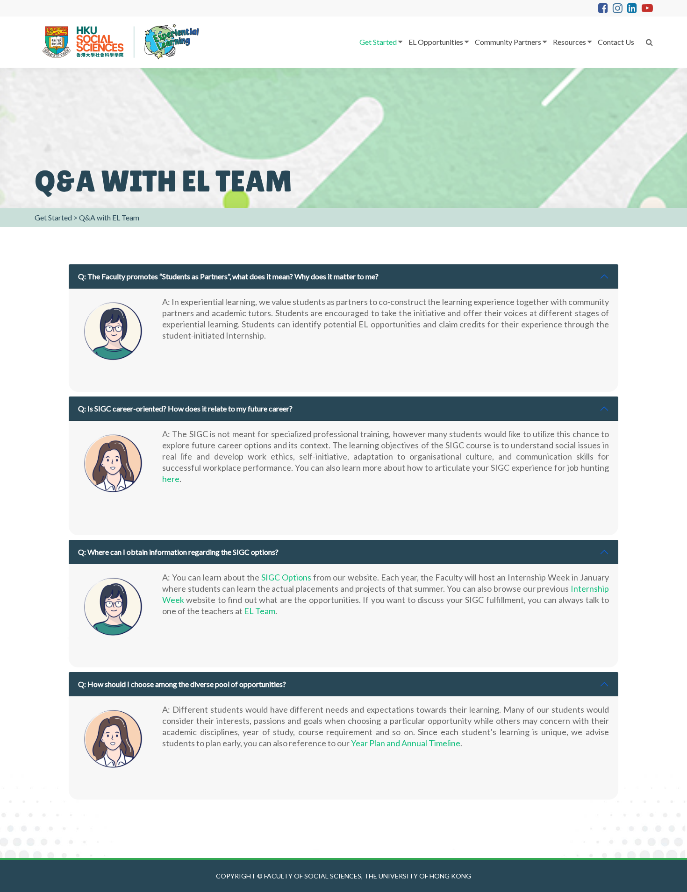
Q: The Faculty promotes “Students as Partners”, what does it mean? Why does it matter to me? (228, 276)
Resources (569, 41)
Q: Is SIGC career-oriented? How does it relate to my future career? (185, 408)
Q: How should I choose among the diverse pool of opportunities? (182, 684)
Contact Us (616, 41)
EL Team (259, 611)
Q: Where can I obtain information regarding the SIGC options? (178, 551)
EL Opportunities (435, 41)
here (170, 479)
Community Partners (508, 41)
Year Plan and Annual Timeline (405, 743)
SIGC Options (286, 577)
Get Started (378, 41)
